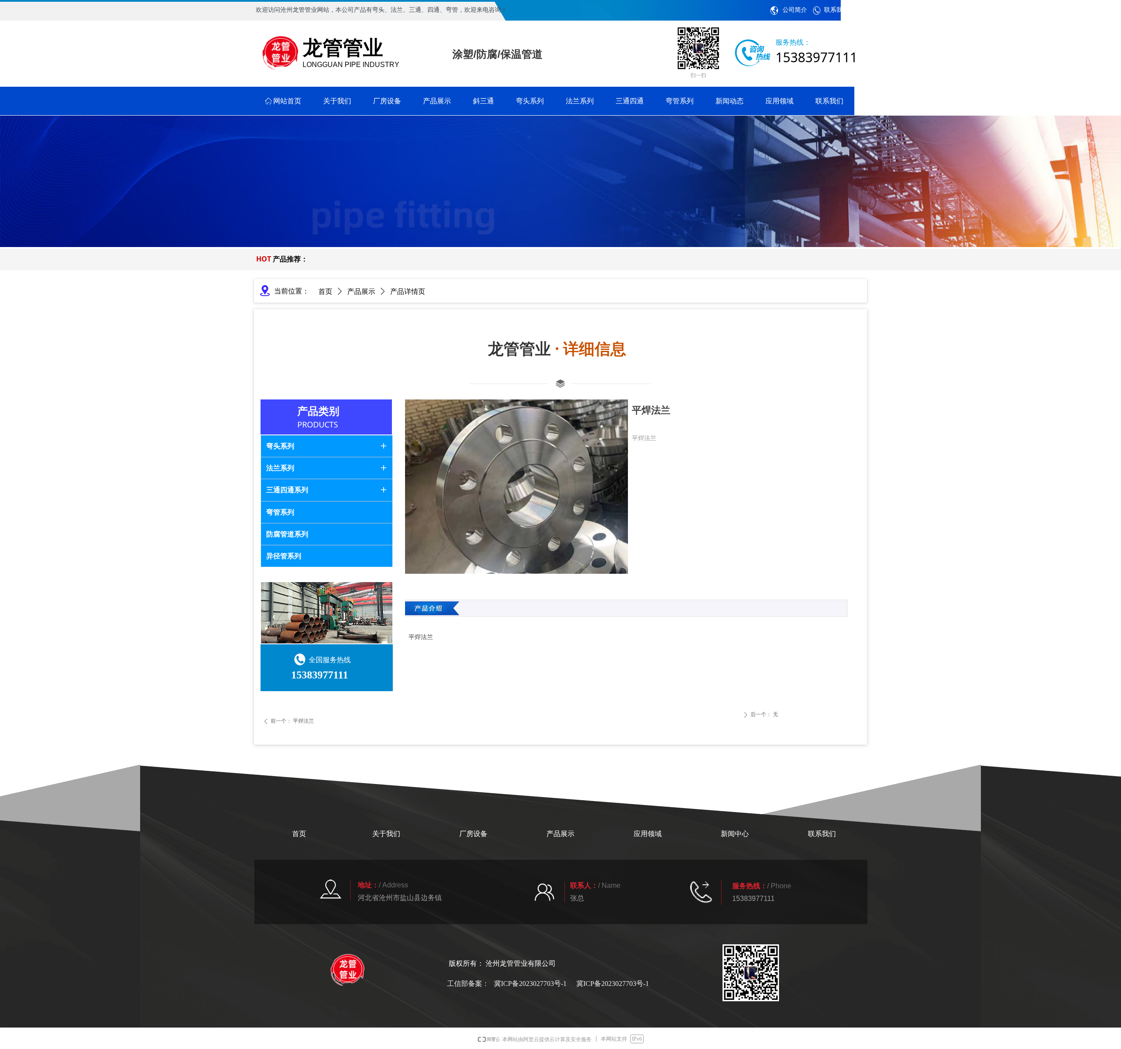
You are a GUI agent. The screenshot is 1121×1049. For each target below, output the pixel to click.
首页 (325, 291)
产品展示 (361, 291)
